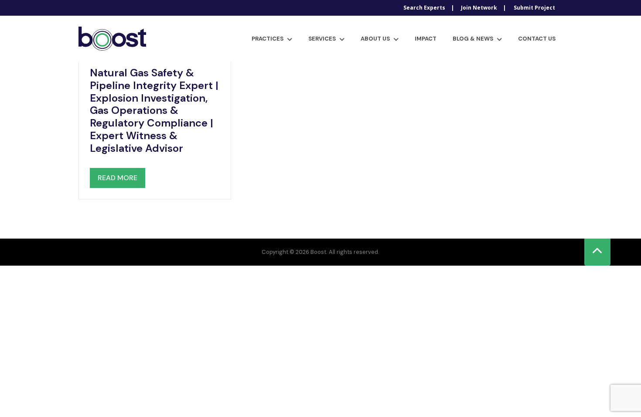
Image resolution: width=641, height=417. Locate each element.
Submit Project (534, 7)
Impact (425, 38)
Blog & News (473, 38)
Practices (267, 38)
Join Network (479, 7)
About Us (375, 38)
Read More (117, 177)
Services (322, 38)
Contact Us (537, 38)
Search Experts (424, 7)
